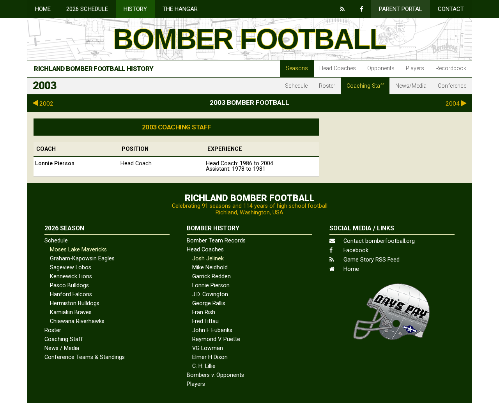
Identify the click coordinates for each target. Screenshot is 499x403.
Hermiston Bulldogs (74, 303)
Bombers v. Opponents (215, 375)
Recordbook (450, 68)
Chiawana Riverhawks (77, 321)
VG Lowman (207, 348)
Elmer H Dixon (210, 357)
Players (415, 68)
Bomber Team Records (216, 240)
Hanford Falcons (71, 294)
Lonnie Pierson (211, 285)
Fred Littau (205, 321)
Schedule (296, 86)
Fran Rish (203, 312)
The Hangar (180, 8)
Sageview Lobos (70, 267)
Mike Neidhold (210, 267)
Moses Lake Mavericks (78, 249)
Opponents (381, 68)
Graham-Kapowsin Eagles (82, 258)
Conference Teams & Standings (84, 357)
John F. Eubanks (212, 330)
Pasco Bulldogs (69, 285)
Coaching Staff (365, 86)
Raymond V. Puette (216, 339)
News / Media (61, 348)
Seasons (297, 68)
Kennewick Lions (71, 276)
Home (43, 8)
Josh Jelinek (208, 258)
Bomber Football (249, 39)
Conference (452, 86)
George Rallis (208, 303)
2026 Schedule (87, 8)
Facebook (355, 250)
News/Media (410, 86)
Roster (327, 86)
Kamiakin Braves (71, 312)
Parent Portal (400, 8)
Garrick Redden (211, 276)
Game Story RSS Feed (371, 259)
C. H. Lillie (204, 366)
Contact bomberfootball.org (378, 241)
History (135, 8)
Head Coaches (337, 68)
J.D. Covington (210, 294)
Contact (451, 8)
